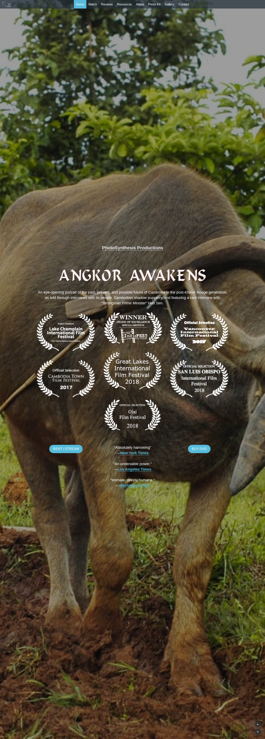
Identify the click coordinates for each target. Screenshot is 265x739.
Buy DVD (199, 449)
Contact (183, 4)
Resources (124, 4)
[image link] (6, 4)
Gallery (169, 4)
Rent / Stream (66, 449)
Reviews (107, 4)
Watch (92, 4)
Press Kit (154, 4)
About (140, 4)
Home (80, 4)
